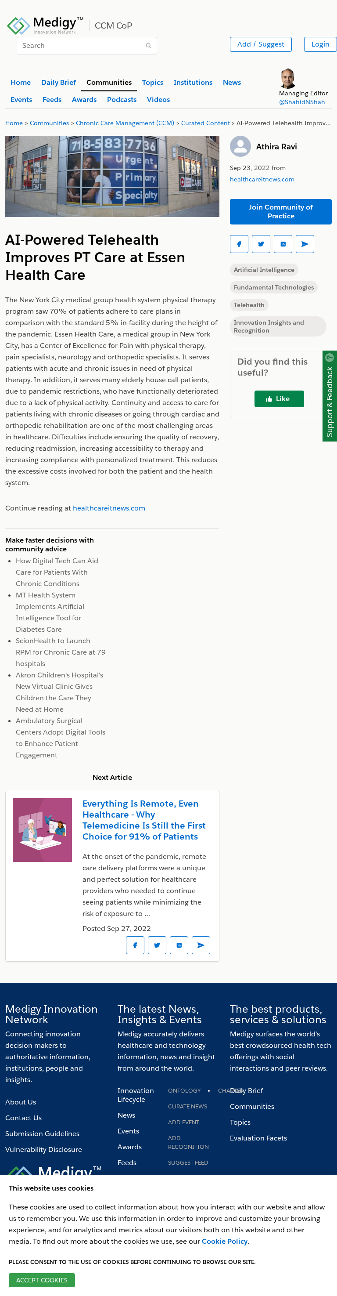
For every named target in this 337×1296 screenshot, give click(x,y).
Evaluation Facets (258, 1138)
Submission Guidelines (42, 1133)
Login (321, 44)
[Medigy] (45, 24)
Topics (240, 1122)
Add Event (183, 1122)
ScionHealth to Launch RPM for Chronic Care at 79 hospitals (61, 652)
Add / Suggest (260, 44)
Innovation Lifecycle (136, 1095)
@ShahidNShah (302, 102)
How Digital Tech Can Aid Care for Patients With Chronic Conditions (57, 572)
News (126, 1115)
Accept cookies (42, 1280)
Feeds (127, 1162)
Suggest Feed (188, 1162)
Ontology (184, 1090)
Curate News (187, 1106)
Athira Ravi (276, 146)
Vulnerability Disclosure (43, 1149)
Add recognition (188, 1142)
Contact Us (23, 1117)
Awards (130, 1146)
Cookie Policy (224, 1241)
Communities (252, 1106)
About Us (20, 1102)
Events (128, 1131)
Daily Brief (246, 1090)
